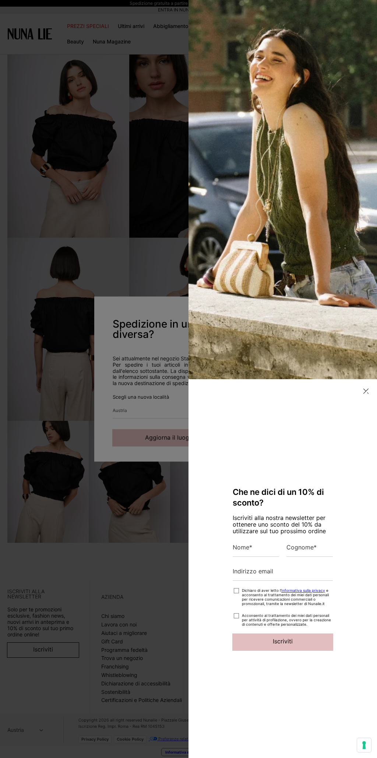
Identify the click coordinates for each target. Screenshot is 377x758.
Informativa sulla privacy (303, 590)
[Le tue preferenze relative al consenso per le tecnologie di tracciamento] (364, 745)
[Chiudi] (366, 391)
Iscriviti (283, 641)
